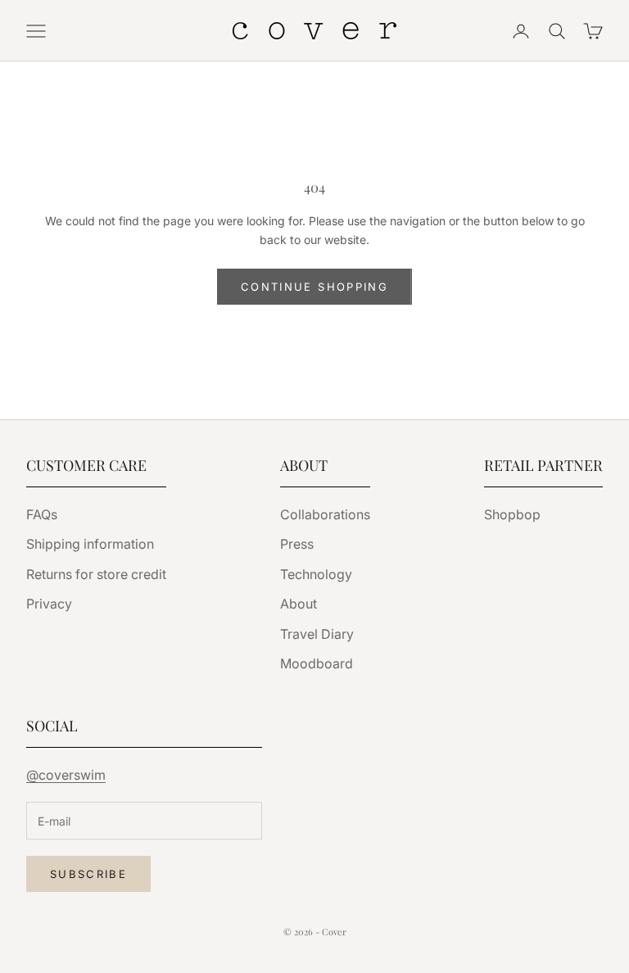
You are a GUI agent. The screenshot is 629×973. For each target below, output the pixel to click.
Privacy (49, 603)
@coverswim (66, 775)
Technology (316, 574)
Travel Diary (317, 634)
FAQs (41, 514)
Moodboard (316, 663)
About (298, 603)
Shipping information (90, 544)
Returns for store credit (96, 574)
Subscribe (88, 873)
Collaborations (325, 514)
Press (297, 544)
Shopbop (512, 514)
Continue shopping (314, 286)
